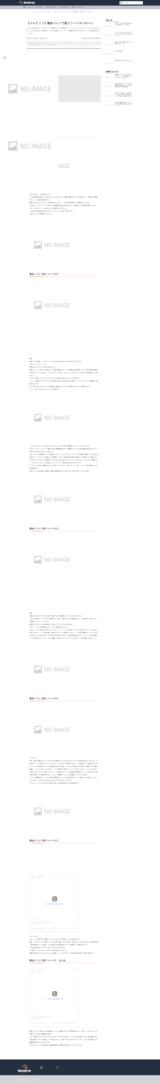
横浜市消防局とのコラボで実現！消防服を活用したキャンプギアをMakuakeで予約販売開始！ (123, 85)
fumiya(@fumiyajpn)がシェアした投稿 (43, 928)
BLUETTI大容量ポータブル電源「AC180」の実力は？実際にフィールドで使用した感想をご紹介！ (123, 95)
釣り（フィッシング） (78, 7)
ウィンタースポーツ (64, 7)
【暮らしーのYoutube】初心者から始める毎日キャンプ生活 (123, 24)
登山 (24, 7)
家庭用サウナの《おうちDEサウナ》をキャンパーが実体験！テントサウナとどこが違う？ (123, 76)
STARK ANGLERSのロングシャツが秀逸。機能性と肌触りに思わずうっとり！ (123, 104)
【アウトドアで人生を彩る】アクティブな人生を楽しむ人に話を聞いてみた (123, 34)
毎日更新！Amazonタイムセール (123, 60)
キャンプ (30, 7)
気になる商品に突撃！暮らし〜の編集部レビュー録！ (123, 42)
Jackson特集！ (119, 51)
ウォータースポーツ (51, 7)
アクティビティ (39, 7)
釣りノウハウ (43, 38)
